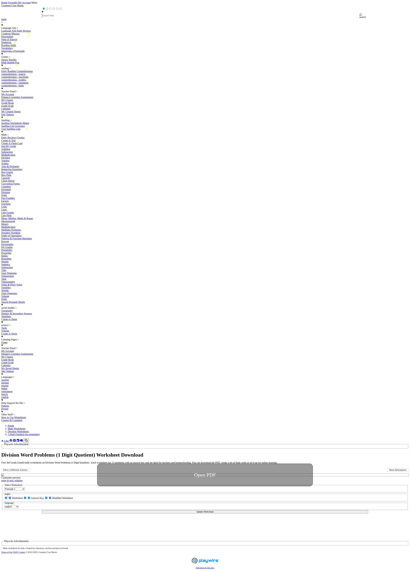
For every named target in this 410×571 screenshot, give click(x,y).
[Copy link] (26, 440)
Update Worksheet (205, 512)
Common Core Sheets (12, 5)
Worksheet (17, 498)
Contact (21, 552)
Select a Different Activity (15, 470)
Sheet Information (398, 470)
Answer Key (38, 498)
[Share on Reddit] (18, 441)
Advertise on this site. (205, 568)
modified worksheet (62, 498)
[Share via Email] (22, 441)
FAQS (15, 552)
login (3, 19)
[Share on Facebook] (11, 441)
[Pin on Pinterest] (14, 441)
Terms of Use (6, 552)
